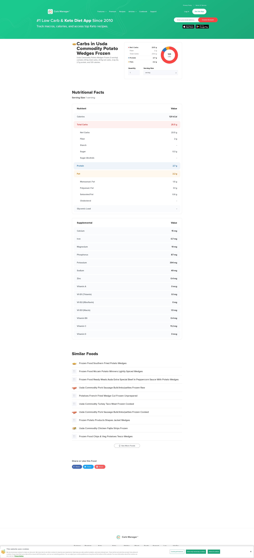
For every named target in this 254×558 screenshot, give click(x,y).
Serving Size (149, 68)
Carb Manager (59, 11)
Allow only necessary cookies (196, 552)
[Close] (251, 551)
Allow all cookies (214, 552)
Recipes (122, 11)
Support (153, 11)
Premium (112, 11)
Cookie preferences (177, 552)
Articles (132, 11)
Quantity (132, 68)
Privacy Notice (19, 556)
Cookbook (143, 11)
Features (101, 11)
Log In (186, 11)
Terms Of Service (200, 5)
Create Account (208, 20)
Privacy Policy (187, 5)
